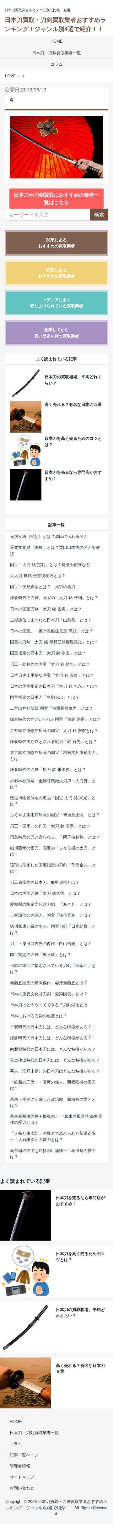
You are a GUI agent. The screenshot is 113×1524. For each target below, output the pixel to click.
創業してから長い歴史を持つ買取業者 (56, 332)
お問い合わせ (22, 1488)
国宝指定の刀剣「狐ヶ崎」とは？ (40, 954)
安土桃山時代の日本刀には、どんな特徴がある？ (55, 1060)
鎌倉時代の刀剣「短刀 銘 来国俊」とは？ (48, 769)
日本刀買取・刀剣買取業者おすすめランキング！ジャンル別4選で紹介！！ (55, 24)
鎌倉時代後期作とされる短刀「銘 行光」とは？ (53, 741)
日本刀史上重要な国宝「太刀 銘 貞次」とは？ (52, 675)
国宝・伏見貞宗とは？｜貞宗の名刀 (42, 586)
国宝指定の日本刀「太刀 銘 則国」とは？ (48, 653)
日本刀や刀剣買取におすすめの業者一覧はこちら (56, 198)
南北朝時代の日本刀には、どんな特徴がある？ (53, 1049)
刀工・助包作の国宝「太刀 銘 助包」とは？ (50, 664)
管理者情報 (20, 1466)
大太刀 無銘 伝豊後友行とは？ (38, 575)
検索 (99, 214)
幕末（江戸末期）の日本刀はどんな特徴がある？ (55, 1071)
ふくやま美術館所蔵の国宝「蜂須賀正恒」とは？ (55, 814)
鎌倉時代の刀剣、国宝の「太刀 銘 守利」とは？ (54, 597)
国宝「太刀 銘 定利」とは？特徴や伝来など (50, 564)
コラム (57, 64)
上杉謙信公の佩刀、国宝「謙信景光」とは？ (51, 915)
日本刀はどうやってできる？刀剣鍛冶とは (49, 1005)
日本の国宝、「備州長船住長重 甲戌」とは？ (51, 631)
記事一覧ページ (24, 1455)
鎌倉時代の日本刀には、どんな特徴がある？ (51, 1038)
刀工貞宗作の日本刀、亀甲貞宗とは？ (44, 882)
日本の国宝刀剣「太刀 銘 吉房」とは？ (46, 609)
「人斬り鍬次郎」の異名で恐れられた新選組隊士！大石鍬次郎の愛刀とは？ (53, 1136)
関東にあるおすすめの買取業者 (56, 243)
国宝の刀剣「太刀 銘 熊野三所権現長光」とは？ (54, 642)
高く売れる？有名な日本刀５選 (73, 404)
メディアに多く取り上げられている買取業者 (56, 303)
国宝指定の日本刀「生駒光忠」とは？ (44, 697)
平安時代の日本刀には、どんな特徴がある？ (51, 1027)
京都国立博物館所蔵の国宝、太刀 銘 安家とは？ (54, 730)
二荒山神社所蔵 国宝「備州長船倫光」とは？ (51, 708)
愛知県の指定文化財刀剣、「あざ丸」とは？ (51, 904)
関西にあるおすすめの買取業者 (56, 273)
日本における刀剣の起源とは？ (38, 1016)
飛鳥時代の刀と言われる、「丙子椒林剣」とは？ (55, 837)
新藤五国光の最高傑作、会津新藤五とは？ (49, 983)
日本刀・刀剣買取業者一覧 (56, 53)
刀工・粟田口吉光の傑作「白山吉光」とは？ (51, 943)
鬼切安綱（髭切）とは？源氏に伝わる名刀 (49, 536)
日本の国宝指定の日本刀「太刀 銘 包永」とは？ (54, 686)
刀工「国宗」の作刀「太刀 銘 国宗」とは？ (50, 826)
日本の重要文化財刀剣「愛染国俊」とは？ (49, 994)
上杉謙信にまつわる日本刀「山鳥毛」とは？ (51, 620)
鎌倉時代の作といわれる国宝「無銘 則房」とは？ (55, 719)
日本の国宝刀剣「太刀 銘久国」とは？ (45, 893)
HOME (57, 41)
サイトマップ (22, 1477)
